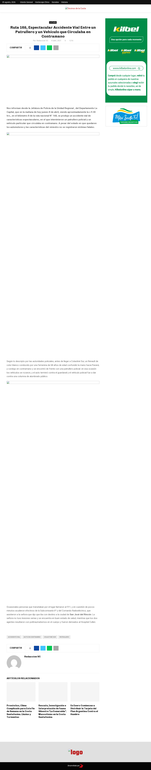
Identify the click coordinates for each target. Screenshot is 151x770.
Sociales (55, 2)
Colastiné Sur (50, 637)
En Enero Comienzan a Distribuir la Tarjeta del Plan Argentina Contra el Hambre (84, 710)
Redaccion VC (42, 41)
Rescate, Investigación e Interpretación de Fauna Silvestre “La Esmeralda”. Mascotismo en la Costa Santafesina (52, 711)
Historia (64, 2)
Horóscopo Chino (42, 2)
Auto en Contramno (32, 637)
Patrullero (64, 637)
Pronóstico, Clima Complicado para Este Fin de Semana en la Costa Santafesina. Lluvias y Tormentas (21, 711)
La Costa (53, 22)
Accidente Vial (14, 637)
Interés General (26, 2)
